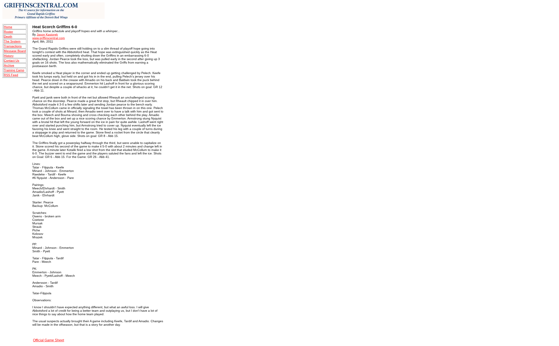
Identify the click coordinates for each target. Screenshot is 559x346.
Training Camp (14, 70)
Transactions (13, 46)
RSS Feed (11, 75)
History (9, 55)
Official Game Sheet (48, 340)
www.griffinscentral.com (48, 38)
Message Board (15, 51)
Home (8, 27)
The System (12, 41)
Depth (8, 36)
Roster (8, 31)
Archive (9, 65)
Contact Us (11, 60)
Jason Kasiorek (47, 34)
